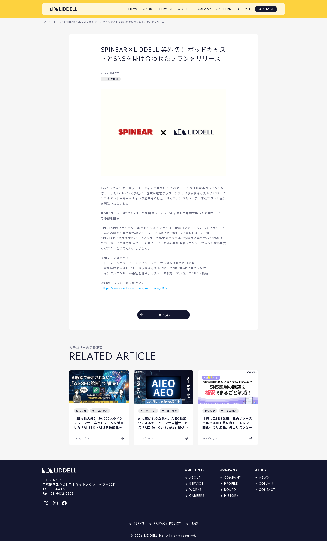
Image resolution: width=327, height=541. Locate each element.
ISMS (194, 523)
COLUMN (243, 9)
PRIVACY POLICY (167, 523)
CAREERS (223, 9)
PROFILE (231, 483)
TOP (45, 21)
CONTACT (266, 9)
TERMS (138, 523)
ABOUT (148, 9)
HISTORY (231, 496)
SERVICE (166, 9)
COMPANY (202, 9)
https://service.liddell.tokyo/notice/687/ (134, 288)
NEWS (133, 9)
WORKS (184, 9)
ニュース (56, 21)
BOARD (230, 489)
